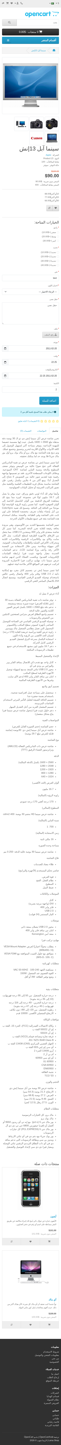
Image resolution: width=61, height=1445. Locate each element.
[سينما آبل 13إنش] (30, 87)
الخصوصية (54, 1362)
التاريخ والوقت (51, 369)
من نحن (55, 1358)
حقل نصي (53, 299)
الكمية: (56, 383)
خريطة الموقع (52, 1380)
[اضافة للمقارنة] (49, 208)
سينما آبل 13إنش (38, 50)
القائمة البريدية (52, 1425)
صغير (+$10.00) (49, 232)
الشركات (55, 1393)
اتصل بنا (55, 1374)
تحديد (55, 247)
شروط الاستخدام (51, 1351)
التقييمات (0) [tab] (25, 431)
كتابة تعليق (22, 421)
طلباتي (56, 1418)
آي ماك (52, 1299)
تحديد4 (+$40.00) (48, 265)
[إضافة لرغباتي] (55, 208)
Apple (48, 155)
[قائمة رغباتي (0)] (12, 3)
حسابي (55, 1415)
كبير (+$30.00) (49, 241)
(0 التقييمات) (33, 421)
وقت (56, 356)
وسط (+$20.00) (49, 236)
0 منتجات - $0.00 (29, 31)
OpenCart (28, 1437)
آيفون (53, 1216)
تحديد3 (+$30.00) (48, 261)
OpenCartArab (46, 1437)
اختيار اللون (53, 285)
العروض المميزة (51, 1403)
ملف (56, 329)
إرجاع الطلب (53, 1377)
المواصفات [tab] (41, 431)
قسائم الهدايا (53, 1396)
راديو (56, 227)
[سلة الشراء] (7, 3)
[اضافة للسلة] (49, 1241)
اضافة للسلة (49, 400)
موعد (55, 342)
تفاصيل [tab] (55, 431)
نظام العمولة (53, 1399)
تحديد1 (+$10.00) (48, 252)
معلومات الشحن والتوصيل (47, 1355)
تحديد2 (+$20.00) (48, 256)
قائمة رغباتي (53, 1422)
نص (56, 272)
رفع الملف (49, 335)
